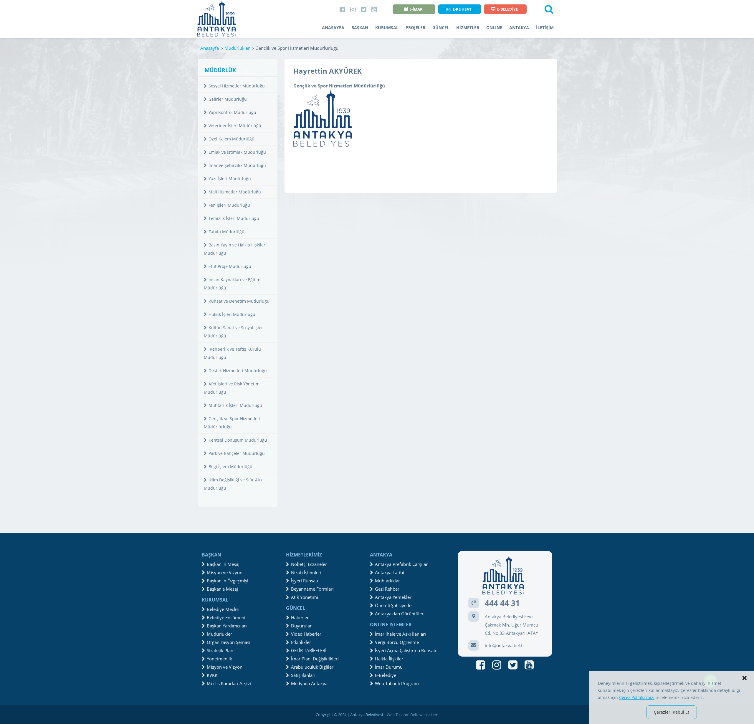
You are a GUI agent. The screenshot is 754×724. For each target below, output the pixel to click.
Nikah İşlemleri (306, 572)
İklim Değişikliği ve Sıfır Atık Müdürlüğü (233, 484)
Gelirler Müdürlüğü (228, 99)
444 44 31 (502, 603)
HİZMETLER (467, 27)
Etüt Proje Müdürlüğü (230, 266)
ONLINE (494, 27)
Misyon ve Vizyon (224, 572)
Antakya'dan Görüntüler (399, 614)
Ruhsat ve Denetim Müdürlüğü (239, 301)
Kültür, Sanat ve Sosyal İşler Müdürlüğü (233, 332)
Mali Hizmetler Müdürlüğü (235, 192)
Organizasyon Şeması (228, 642)
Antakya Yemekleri (394, 597)
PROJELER (415, 27)
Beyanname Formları (312, 589)
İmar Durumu (389, 667)
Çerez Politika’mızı (636, 697)
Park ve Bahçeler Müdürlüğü (237, 453)
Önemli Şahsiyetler (394, 605)
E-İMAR (416, 9)
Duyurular (301, 626)
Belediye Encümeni (226, 617)
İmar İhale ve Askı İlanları (400, 634)
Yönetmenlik (219, 659)
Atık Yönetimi (304, 597)
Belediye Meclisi (223, 609)
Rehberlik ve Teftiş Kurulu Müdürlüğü (232, 353)
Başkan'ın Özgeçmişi (227, 581)
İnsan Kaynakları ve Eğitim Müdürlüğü (232, 284)
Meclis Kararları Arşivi (229, 683)
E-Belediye (385, 675)
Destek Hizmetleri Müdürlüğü (238, 370)
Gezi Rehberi (388, 589)
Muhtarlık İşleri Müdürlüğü (235, 405)
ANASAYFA (333, 27)
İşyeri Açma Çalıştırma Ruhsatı (405, 650)
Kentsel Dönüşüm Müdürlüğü (238, 440)
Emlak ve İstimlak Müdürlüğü (237, 152)
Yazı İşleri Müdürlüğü (230, 178)
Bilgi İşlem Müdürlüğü (230, 466)
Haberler (300, 617)
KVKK (212, 675)
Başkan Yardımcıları (227, 626)
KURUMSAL (387, 27)
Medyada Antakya (309, 683)
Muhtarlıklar (387, 581)
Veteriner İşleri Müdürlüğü (235, 125)
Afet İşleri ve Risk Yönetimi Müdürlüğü (232, 388)
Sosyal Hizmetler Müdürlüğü (237, 86)
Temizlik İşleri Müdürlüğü (234, 218)
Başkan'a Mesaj (222, 589)
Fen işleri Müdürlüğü (229, 205)
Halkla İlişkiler (389, 659)
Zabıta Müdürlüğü (226, 231)
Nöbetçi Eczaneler (309, 564)
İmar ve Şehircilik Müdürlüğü (237, 165)
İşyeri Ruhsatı (304, 581)
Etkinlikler (301, 642)
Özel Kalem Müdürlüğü (231, 139)
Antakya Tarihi (389, 572)
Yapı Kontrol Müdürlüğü (232, 112)
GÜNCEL (440, 27)
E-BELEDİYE (507, 9)
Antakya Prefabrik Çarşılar (401, 564)
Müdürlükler (237, 48)
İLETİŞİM (545, 27)
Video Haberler (306, 634)
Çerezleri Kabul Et (671, 712)
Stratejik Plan (220, 650)
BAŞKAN (359, 27)
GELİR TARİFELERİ (308, 650)
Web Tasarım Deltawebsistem (412, 714)
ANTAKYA (519, 27)
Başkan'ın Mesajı (224, 564)
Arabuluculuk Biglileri (313, 667)
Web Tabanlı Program (397, 683)
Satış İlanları (303, 675)
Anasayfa (209, 48)
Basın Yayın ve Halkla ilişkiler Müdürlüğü (234, 249)
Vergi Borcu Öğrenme (397, 642)
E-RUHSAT (462, 9)
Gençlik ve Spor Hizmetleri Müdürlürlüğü (232, 423)
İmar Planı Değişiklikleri (315, 659)
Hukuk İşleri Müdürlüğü (232, 314)
